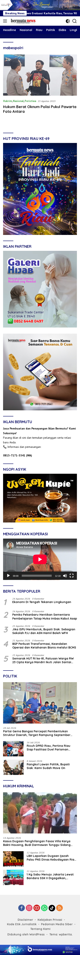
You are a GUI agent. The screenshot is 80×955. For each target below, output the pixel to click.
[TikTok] (52, 908)
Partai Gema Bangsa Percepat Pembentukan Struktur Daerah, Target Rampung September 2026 (36, 733)
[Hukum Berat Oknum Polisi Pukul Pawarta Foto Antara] (40, 75)
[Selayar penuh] (72, 576)
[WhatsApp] (44, 908)
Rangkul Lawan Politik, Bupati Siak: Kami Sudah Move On (48, 766)
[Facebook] (21, 908)
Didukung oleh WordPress (26, 934)
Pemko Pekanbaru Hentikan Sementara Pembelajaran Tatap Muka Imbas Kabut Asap (44, 616)
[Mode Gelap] (67, 21)
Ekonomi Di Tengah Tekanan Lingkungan (41, 602)
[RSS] (59, 908)
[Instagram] (29, 908)
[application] (40, 559)
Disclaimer (25, 920)
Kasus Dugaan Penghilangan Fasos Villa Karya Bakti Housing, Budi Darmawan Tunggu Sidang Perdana (37, 843)
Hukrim (7, 101)
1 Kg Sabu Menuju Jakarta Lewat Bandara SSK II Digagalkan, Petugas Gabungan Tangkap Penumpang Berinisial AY (50, 876)
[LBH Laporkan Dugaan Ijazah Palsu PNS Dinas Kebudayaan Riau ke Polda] (13, 858)
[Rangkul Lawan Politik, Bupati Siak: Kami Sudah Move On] (13, 767)
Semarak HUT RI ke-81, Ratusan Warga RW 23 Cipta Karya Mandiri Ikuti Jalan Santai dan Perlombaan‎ (43, 660)
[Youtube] (36, 908)
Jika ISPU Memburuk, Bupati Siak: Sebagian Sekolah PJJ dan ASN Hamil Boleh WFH (43, 631)
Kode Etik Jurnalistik (22, 924)
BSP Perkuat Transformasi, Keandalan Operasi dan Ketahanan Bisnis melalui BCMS (44, 645)
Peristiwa (30, 101)
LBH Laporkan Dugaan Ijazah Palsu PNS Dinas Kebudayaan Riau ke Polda (51, 857)
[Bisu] (65, 576)
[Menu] (6, 21)
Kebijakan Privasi (50, 920)
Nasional (18, 101)
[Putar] (8, 576)
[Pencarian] (74, 21)
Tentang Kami (40, 929)
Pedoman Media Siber (57, 924)
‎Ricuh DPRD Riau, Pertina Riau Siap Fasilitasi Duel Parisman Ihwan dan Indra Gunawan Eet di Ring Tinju (50, 747)
